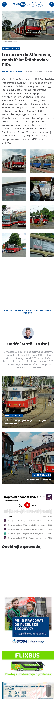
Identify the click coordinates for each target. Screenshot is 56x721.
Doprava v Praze (11, 48)
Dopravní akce (17, 310)
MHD (36, 310)
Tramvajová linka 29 (38, 479)
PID (41, 310)
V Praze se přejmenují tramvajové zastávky (26, 421)
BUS (6, 310)
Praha (48, 310)
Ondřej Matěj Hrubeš (12, 71)
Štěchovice (28, 313)
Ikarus (29, 310)
